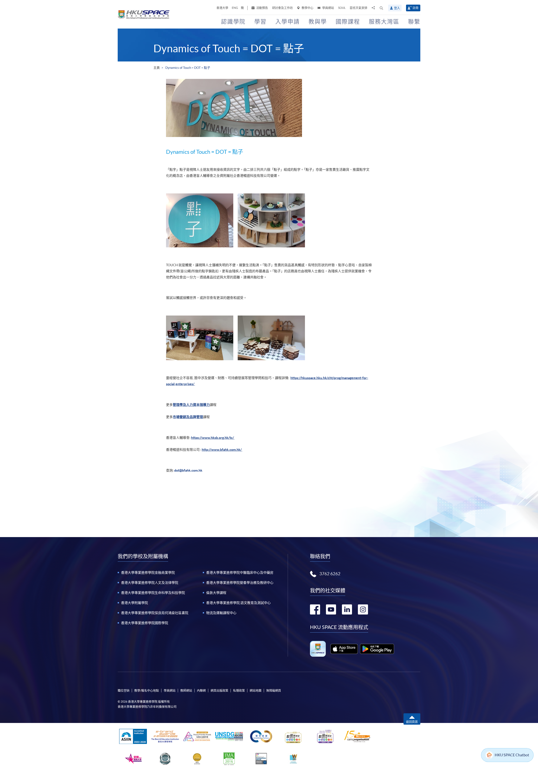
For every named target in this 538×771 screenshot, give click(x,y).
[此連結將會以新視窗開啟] (344, 649)
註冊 (415, 7)
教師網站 (186, 690)
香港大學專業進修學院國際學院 (144, 623)
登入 (397, 8)
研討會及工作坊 (282, 7)
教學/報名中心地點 (146, 690)
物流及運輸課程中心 (221, 613)
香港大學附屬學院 (134, 603)
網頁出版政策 (219, 690)
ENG (235, 7)
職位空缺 (123, 690)
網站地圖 (255, 690)
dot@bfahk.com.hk (188, 470)
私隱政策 (239, 690)
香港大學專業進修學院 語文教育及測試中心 (238, 603)
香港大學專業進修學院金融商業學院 (148, 572)
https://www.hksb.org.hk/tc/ (213, 438)
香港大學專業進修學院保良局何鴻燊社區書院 (154, 613)
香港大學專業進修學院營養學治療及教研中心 (239, 582)
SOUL (341, 7)
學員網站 (328, 7)
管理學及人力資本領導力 (191, 405)
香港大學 (222, 7)
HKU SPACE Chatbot (512, 755)
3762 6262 (329, 573)
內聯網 (201, 690)
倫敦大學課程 (216, 593)
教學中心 (307, 7)
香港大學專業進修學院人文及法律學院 (149, 582)
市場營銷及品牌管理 (188, 417)
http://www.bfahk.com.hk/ (222, 449)
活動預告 (262, 7)
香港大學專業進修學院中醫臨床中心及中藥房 (239, 572)
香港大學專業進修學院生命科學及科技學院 (153, 593)
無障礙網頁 (273, 690)
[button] (381, 8)
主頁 (156, 67)
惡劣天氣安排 (358, 7)
